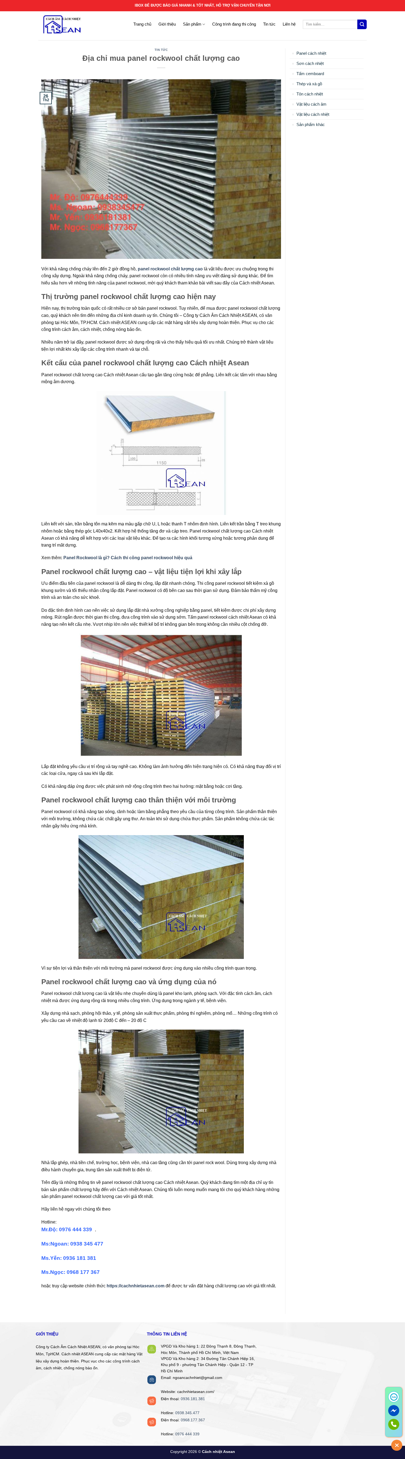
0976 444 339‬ (187, 1434)
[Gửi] (362, 24)
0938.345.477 (187, 1413)
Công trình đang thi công (234, 24)
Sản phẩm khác (310, 124)
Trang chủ (142, 24)
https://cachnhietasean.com (135, 1286)
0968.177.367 (193, 1420)
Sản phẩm (192, 24)
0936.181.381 (193, 1399)
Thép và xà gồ (309, 83)
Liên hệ (289, 24)
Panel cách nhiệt (311, 53)
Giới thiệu (167, 24)
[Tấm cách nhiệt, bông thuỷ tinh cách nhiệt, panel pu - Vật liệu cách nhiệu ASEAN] (72, 24)
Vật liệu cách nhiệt (312, 114)
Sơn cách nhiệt (310, 63)
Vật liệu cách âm (311, 104)
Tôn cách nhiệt (309, 94)
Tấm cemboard (310, 73)
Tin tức (269, 24)
